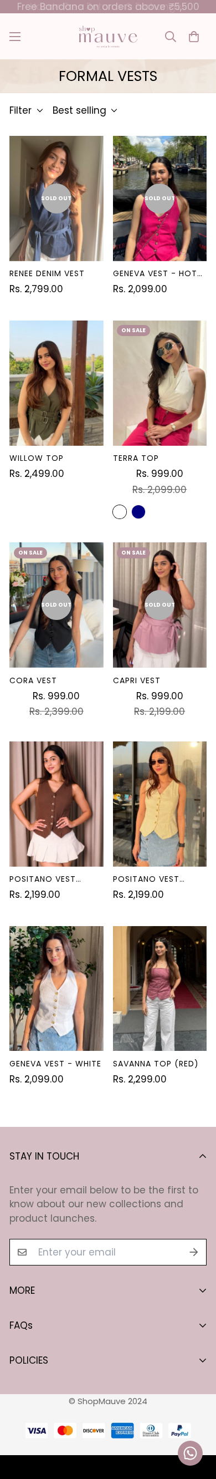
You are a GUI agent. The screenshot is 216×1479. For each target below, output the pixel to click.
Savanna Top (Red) (156, 1063)
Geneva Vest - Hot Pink (155, 273)
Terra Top (136, 458)
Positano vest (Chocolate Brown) (42, 879)
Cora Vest (33, 680)
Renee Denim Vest (47, 273)
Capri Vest (137, 680)
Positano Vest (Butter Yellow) (151, 879)
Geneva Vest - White (55, 1063)
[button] (194, 36)
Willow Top (36, 458)
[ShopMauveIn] (108, 36)
